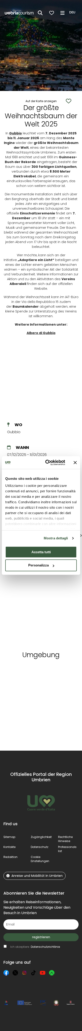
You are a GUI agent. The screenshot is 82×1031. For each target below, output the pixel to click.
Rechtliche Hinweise (65, 839)
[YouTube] (42, 973)
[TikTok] (33, 973)
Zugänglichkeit (41, 837)
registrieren (41, 937)
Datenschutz (39, 847)
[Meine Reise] (51, 12)
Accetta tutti (41, 552)
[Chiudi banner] (75, 462)
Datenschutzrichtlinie (45, 947)
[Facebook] (6, 973)
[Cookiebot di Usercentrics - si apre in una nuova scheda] (48, 462)
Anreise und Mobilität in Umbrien (37, 875)
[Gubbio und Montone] (25, 597)
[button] (73, 12)
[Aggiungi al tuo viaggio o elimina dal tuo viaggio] (34, 670)
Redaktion (10, 857)
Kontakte (9, 847)
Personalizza (38, 565)
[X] (15, 973)
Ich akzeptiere (35, 947)
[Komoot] (51, 973)
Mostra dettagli (56, 538)
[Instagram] (24, 973)
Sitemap (9, 837)
